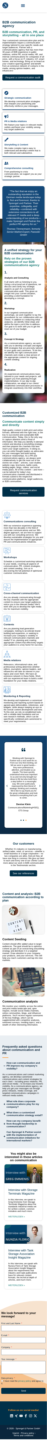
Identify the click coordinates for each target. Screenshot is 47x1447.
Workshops (10, 557)
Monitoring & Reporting (17, 696)
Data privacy (7, 1378)
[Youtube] (21, 1416)
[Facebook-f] (26, 1416)
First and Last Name (11, 1323)
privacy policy (24, 1381)
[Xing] (16, 1416)
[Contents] (7, 618)
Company (6, 1347)
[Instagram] (30, 1416)
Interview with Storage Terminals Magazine (23, 1191)
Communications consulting (20, 521)
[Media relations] (7, 654)
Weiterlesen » (16, 1217)
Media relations (12, 660)
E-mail (4, 1335)
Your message (8, 1359)
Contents (9, 624)
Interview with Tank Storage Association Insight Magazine (21, 1254)
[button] (23, 5)
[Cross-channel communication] (7, 587)
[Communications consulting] (7, 515)
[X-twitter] (35, 1416)
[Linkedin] (11, 1416)
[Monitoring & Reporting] (7, 689)
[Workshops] (7, 551)
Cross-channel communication (21, 593)
